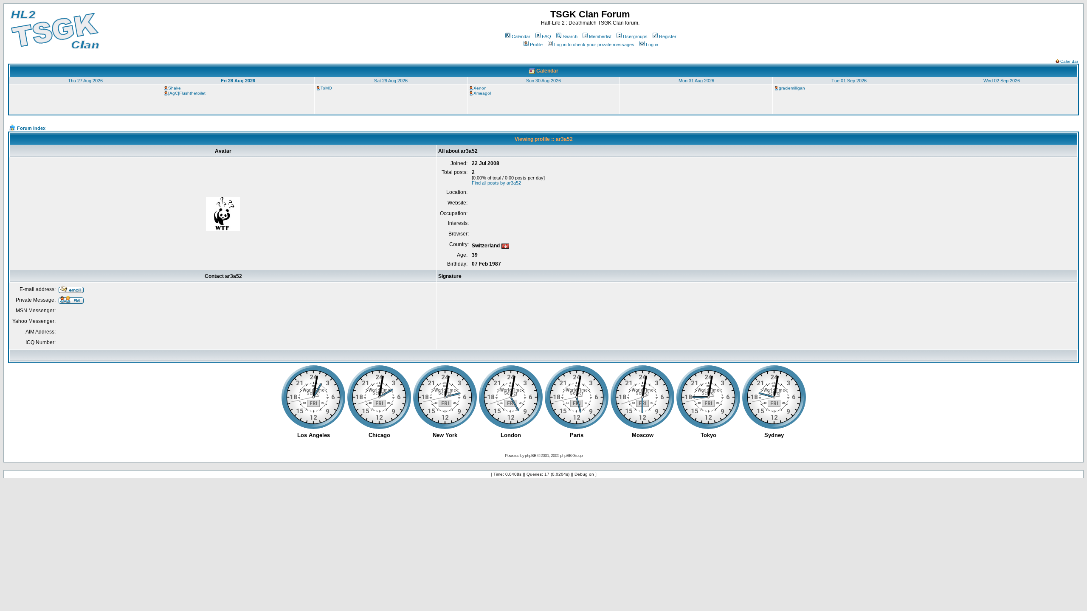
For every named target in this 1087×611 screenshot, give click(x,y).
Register (667, 36)
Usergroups (635, 36)
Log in (652, 44)
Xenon (480, 88)
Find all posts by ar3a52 (496, 182)
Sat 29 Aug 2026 (391, 80)
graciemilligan (792, 88)
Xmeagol (482, 93)
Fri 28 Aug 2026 (238, 80)
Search (570, 36)
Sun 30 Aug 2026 (543, 80)
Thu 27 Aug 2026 (85, 80)
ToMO (326, 88)
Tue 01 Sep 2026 (849, 80)
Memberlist (600, 36)
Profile (536, 44)
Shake (174, 88)
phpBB (530, 455)
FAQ (546, 36)
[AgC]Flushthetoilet (187, 93)
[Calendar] (532, 71)
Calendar (521, 36)
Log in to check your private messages (594, 44)
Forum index (31, 128)
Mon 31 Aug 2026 (696, 80)
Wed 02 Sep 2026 (1001, 80)
